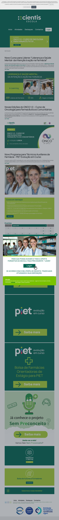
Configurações (26, 7)
